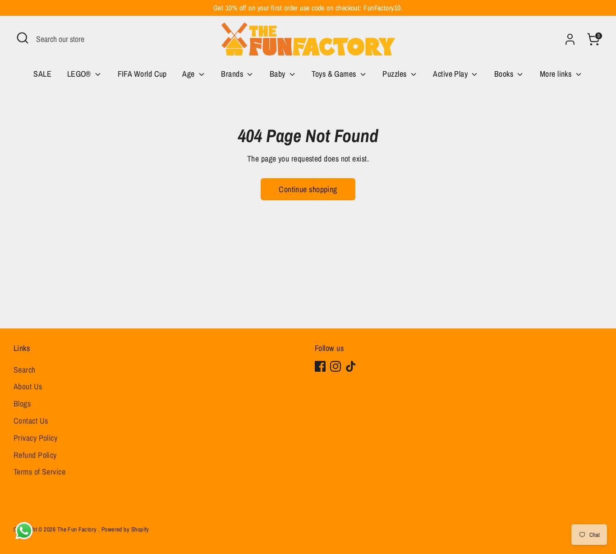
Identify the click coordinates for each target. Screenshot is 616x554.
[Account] (570, 39)
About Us (28, 386)
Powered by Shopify (125, 529)
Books (504, 73)
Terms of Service (39, 471)
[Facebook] (320, 366)
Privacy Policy (35, 437)
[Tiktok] (350, 366)
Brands (233, 73)
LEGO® (80, 73)
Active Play (451, 73)
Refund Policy (35, 455)
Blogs (22, 403)
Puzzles (395, 73)
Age (189, 73)
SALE (42, 73)
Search (25, 369)
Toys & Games (335, 73)
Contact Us (31, 420)
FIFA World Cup (142, 73)
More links (557, 73)
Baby (278, 73)
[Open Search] (23, 38)
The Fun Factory (77, 529)
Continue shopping (308, 189)
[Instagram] (335, 366)
